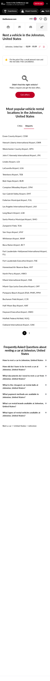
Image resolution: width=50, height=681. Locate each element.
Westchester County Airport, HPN (18, 149)
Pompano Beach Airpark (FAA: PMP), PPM (22, 292)
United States (20, 426)
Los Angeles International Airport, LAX (20, 206)
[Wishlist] (40, 18)
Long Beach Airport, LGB (13, 213)
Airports (29, 126)
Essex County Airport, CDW (15, 136)
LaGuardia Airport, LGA (13, 168)
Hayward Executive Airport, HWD (18, 312)
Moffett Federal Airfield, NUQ (16, 318)
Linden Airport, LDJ (11, 161)
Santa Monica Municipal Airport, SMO (20, 219)
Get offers (25, 94)
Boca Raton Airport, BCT (14, 245)
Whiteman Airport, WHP (14, 238)
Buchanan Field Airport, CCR (15, 299)
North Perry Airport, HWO (15, 273)
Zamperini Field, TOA (12, 225)
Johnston (32, 426)
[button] (31, 18)
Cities (19, 126)
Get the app (39, 3)
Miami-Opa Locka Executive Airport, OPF (21, 286)
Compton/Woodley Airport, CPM (18, 187)
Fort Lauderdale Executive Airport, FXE (20, 261)
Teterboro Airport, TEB (13, 174)
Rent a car (7, 426)
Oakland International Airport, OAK (19, 324)
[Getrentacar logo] (9, 18)
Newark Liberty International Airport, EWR (22, 142)
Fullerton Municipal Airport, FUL (17, 200)
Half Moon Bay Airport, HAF (15, 305)
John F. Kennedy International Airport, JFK (22, 155)
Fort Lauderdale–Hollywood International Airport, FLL (25, 253)
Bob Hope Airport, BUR (13, 181)
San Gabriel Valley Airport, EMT (17, 193)
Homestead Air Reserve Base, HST (18, 267)
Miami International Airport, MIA (17, 280)
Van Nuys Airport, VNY (13, 232)
